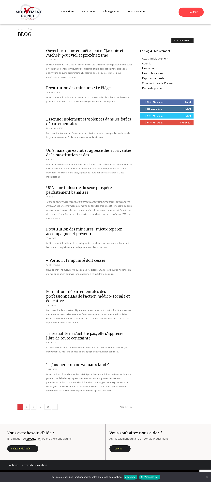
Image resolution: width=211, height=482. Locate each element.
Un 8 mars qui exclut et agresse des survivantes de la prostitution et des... (89, 152)
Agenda (44, 41)
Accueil (20, 29)
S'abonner (185, 122)
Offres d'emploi (89, 41)
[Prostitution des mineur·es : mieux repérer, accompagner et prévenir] (29, 239)
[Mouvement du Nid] (28, 12)
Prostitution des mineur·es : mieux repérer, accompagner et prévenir (84, 231)
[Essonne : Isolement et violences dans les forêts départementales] (29, 129)
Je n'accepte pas (150, 477)
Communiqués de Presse (157, 83)
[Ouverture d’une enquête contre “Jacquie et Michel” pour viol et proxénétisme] (29, 60)
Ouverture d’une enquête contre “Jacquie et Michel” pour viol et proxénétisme (85, 53)
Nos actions (56, 41)
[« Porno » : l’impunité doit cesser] (29, 270)
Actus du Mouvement (28, 41)
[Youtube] (200, 465)
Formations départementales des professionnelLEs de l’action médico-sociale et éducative (88, 296)
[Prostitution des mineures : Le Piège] (29, 98)
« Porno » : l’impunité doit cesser (75, 260)
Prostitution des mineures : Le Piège (78, 88)
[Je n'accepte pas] (207, 477)
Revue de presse (126, 41)
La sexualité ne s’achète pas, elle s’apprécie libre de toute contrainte (84, 335)
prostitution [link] (33, 438)
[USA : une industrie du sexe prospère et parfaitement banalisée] (29, 197)
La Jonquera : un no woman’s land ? (77, 364)
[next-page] (55, 407)
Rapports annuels (107, 41)
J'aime (188, 102)
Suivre (187, 109)
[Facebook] (170, 465)
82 (47, 407)
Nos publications (72, 41)
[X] (190, 465)
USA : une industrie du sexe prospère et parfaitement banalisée (81, 190)
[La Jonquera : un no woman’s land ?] (29, 374)
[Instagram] (180, 465)
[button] (175, 11)
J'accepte (130, 477)
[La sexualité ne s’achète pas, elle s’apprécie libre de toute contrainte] (29, 343)
